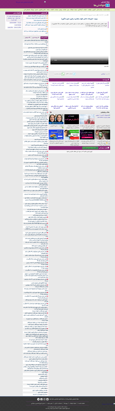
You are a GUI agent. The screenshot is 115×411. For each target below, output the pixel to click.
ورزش (60, 10)
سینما (76, 10)
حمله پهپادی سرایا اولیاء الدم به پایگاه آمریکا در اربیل (36, 365)
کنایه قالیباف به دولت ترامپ (41, 50)
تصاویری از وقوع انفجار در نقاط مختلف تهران (37, 217)
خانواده (85, 10)
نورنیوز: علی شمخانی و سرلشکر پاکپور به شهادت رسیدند (35, 332)
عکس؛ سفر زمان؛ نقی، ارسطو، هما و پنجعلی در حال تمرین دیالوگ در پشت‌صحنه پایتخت (37, 91)
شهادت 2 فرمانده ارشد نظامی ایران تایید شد (38, 340)
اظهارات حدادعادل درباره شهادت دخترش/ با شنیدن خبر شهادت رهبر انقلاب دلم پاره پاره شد (36, 348)
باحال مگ (19, 22)
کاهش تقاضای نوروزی (42, 374)
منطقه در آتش (44, 388)
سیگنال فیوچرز (10, 27)
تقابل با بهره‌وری (44, 376)
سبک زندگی (99, 10)
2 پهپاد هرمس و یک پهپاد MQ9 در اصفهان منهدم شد (36, 106)
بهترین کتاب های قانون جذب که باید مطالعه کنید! (36, 23)
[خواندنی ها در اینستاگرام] (44, 400)
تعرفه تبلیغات (73, 403)
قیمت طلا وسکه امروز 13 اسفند (40, 139)
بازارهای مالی (27, 10)
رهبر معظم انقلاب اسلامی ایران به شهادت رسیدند (37, 384)
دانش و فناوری (42, 10)
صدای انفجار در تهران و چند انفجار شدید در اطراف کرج (36, 198)
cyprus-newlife (13, 22)
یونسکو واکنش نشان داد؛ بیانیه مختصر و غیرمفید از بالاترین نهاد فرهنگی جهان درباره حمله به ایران (37, 118)
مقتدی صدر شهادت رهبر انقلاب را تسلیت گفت (37, 324)
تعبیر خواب (49, 403)
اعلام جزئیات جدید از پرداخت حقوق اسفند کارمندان (36, 149)
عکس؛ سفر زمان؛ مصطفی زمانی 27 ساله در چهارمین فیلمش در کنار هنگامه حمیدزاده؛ (37, 286)
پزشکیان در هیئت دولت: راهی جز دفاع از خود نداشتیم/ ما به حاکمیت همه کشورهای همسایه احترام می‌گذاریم (35, 56)
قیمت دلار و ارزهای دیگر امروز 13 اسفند (39, 145)
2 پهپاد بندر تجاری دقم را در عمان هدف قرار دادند (37, 209)
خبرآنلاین (103, 74)
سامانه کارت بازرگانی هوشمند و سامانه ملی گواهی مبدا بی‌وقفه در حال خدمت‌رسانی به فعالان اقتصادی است (36, 101)
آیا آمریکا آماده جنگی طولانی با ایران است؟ (38, 386)
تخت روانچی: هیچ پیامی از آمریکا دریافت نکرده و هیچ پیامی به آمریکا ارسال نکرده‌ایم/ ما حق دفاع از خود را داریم (36, 77)
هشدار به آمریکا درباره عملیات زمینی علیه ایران (37, 48)
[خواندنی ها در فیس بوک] (41, 400)
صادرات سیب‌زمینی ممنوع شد (41, 132)
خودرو (36, 10)
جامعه (48, 10)
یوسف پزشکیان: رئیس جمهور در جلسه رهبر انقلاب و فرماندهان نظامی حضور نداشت (37, 212)
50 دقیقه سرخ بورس (42, 380)
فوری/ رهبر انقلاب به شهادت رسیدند (39, 311)
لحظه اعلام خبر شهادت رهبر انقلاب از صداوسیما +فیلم (36, 313)
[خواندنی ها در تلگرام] (38, 400)
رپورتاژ (32, 10)
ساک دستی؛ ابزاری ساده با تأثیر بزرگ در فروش (37, 16)
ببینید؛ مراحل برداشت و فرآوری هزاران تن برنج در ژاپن (36, 204)
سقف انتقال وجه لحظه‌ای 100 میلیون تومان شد (37, 221)
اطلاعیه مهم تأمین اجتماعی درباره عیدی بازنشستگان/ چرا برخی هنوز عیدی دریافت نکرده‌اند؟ (36, 52)
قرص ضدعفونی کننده (42, 29)
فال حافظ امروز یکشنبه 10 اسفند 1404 (39, 246)
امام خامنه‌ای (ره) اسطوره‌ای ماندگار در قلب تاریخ (37, 128)
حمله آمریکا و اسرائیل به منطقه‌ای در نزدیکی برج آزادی (36, 219)
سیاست (56, 10)
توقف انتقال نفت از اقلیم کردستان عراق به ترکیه (37, 124)
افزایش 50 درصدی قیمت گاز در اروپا (39, 130)
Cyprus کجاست (18, 25)
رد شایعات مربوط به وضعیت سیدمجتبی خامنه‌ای (37, 121)
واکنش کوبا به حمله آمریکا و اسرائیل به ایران (38, 359)
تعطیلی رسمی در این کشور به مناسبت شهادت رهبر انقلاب (35, 357)
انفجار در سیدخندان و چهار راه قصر (40, 215)
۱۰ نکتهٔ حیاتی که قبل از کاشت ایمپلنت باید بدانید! (36, 18)
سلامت (64, 10)
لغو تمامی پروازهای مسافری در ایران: (39, 390)
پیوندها (66, 403)
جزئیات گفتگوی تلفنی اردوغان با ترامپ (39, 283)
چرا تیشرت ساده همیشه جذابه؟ (40, 20)
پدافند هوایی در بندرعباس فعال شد (39, 342)
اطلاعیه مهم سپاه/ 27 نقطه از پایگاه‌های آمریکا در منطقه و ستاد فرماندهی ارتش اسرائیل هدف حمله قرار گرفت (35, 367)
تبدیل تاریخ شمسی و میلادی (38, 403)
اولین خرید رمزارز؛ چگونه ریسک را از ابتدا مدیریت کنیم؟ (35, 173)
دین (68, 10)
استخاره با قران (58, 403)
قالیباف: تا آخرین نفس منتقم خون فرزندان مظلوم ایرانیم (35, 126)
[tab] (44, 37)
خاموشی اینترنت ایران (42, 392)
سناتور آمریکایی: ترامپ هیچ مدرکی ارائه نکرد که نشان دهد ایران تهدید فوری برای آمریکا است (35, 308)
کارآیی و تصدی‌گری (43, 378)
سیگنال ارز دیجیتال (17, 27)
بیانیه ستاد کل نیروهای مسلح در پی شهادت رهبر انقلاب (35, 326)
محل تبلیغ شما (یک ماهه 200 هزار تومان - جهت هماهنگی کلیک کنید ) (14, 18)
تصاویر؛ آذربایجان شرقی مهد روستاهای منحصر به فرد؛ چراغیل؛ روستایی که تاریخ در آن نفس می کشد (36, 239)
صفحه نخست (106, 10)
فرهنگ (71, 10)
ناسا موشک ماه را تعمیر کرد (41, 96)
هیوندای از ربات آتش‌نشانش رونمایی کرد (38, 99)
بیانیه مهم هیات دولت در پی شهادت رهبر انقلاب (37, 322)
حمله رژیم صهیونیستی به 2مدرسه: (40, 394)
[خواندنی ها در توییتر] (47, 400)
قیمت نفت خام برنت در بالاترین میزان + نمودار (37, 134)
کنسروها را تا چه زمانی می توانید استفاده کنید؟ (37, 147)
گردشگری (80, 10)
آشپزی (94, 10)
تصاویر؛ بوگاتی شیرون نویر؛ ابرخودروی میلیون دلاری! (36, 233)
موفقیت (89, 10)
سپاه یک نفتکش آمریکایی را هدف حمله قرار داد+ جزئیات (35, 74)
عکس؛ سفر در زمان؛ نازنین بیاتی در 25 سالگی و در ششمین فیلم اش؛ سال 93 (37, 260)
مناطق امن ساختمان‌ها (42, 382)
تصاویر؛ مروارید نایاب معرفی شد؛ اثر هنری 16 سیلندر (36, 227)
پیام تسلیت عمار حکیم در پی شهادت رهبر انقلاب (37, 351)
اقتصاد (52, 10)
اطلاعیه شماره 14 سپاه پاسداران (40, 116)
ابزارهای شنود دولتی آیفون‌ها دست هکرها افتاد (37, 104)
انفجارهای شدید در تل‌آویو (41, 94)
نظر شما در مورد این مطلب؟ (89, 148)
